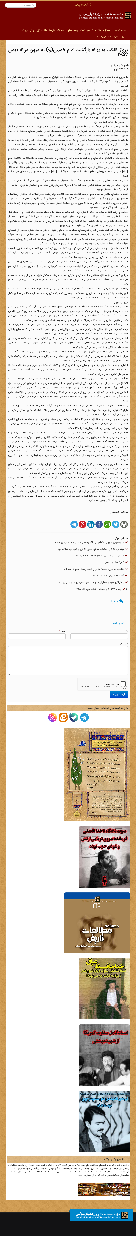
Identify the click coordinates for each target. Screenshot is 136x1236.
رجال (32, 30)
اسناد (82, 30)
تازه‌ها (52, 30)
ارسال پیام (119, 694)
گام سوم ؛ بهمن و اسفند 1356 (108, 576)
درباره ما (102, 36)
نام (126, 631)
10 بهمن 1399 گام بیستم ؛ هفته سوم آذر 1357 (102, 589)
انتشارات (107, 30)
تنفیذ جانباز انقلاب (114, 562)
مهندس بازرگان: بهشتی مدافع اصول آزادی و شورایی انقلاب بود (91, 549)
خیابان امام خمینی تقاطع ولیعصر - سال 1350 (100, 556)
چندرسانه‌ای (73, 30)
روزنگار (25, 30)
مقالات (98, 30)
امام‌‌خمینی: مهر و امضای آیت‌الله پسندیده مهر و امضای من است (90, 542)
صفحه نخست (119, 30)
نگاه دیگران (41, 30)
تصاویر (90, 30)
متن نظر (124, 643)
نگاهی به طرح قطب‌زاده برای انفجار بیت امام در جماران (94, 569)
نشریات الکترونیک (118, 36)
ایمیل (62, 631)
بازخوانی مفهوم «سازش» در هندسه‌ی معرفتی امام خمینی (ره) (92, 582)
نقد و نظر (61, 30)
